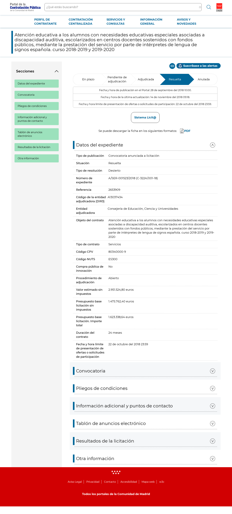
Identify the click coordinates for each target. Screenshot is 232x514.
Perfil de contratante (45, 21)
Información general (151, 21)
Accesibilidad (128, 481)
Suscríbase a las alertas (200, 66)
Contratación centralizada (81, 21)
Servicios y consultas (116, 21)
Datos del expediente (31, 83)
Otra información (28, 158)
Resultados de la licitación (34, 147)
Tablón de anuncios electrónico (30, 134)
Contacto (110, 481)
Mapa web (148, 481)
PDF (187, 131)
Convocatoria (26, 94)
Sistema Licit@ (145, 117)
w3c (161, 481)
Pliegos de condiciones (32, 106)
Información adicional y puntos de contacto (32, 119)
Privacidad (92, 481)
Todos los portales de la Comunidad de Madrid (116, 494)
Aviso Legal (75, 481)
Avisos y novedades (186, 21)
